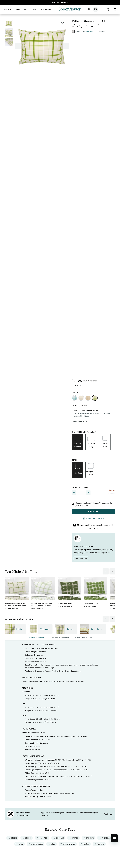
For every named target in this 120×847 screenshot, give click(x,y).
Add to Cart (93, 511)
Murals (17, 9)
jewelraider (89, 31)
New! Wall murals (60, 2)
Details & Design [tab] (36, 637)
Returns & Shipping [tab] (59, 637)
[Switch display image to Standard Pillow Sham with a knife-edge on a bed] (9, 32)
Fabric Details (80, 421)
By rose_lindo (114, 608)
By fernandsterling (37, 608)
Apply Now (108, 814)
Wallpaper (8, 9)
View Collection (81, 558)
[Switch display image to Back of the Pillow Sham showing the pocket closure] (9, 42)
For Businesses (45, 9)
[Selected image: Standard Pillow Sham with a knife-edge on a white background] (9, 23)
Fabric (34, 9)
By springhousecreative (65, 606)
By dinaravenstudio (90, 606)
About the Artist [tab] (83, 637)
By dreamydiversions (11, 608)
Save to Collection (93, 518)
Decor (26, 9)
